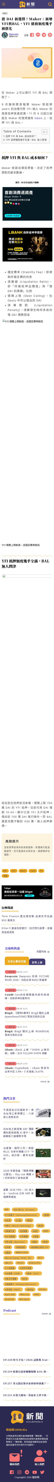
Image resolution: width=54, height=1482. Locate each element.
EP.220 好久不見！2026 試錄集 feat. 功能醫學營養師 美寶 (27, 1360)
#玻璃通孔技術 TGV (39, 1247)
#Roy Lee (24, 1294)
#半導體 (24, 1236)
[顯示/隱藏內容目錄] (43, 131)
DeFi (5, 13)
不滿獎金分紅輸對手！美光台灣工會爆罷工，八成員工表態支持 (18, 1113)
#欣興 (7, 1247)
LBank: (9, 1049)
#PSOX (20, 1263)
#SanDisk (9, 1299)
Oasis (38, 118)
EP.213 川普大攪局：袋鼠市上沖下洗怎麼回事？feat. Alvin (27, 1395)
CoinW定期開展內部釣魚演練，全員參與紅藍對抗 (27, 996)
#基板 (34, 1242)
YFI (41, 871)
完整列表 (41, 951)
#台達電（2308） (13, 1273)
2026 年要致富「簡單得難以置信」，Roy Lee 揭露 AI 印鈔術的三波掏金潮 (18, 1174)
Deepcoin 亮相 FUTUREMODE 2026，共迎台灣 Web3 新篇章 (27, 978)
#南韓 (46, 1215)
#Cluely (42, 1289)
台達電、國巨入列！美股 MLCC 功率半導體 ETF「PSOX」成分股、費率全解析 (18, 1153)
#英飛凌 (30, 1289)
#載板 (7, 1253)
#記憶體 (23, 1231)
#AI (6, 1209)
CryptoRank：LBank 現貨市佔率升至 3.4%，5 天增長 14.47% (27, 1069)
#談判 (35, 1231)
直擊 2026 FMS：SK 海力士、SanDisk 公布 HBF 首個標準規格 (18, 1193)
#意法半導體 (10, 1279)
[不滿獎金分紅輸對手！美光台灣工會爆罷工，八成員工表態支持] (43, 1116)
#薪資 (40, 1226)
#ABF (45, 1231)
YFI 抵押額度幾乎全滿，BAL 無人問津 (26, 139)
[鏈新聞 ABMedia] (27, 4)
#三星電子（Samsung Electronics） (21, 1215)
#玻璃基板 (20, 1247)
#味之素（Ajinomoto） (15, 1242)
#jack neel (10, 1294)
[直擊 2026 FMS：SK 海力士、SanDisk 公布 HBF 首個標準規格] (43, 1196)
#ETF (40, 1258)
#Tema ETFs (34, 1263)
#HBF (36, 1294)
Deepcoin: (11, 976)
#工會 (18, 1220)
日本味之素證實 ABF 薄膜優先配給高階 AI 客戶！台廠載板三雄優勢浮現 (18, 1132)
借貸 (5, 876)
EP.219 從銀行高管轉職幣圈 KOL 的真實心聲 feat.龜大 (27, 1371)
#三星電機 (10, 1268)
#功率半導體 (25, 1268)
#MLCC (8, 1263)
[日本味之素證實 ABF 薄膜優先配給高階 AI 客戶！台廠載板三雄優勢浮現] (43, 1135)
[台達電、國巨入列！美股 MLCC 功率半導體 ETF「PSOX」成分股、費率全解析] (43, 1156)
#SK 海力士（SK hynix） (25, 1210)
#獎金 (29, 1220)
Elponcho (13, 34)
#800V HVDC (22, 1252)
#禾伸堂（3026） (13, 1289)
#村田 (24, 1279)
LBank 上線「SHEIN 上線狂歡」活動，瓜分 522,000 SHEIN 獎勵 (27, 1051)
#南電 (35, 1236)
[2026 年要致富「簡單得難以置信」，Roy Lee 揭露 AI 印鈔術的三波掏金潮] (43, 1177)
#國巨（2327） (33, 1273)
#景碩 (45, 1242)
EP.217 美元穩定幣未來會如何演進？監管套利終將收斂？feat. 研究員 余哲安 (27, 1383)
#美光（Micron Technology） (18, 1226)
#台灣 (7, 1220)
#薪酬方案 (10, 1231)
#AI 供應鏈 (10, 1236)
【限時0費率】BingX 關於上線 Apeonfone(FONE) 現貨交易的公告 (27, 1014)
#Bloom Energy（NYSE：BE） (19, 1258)
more (43, 1081)
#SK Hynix (24, 1299)
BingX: (9, 1013)
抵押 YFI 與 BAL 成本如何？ (21, 136)
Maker (23, 871)
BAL (5, 871)
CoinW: (9, 994)
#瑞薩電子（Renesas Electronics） (21, 1284)
